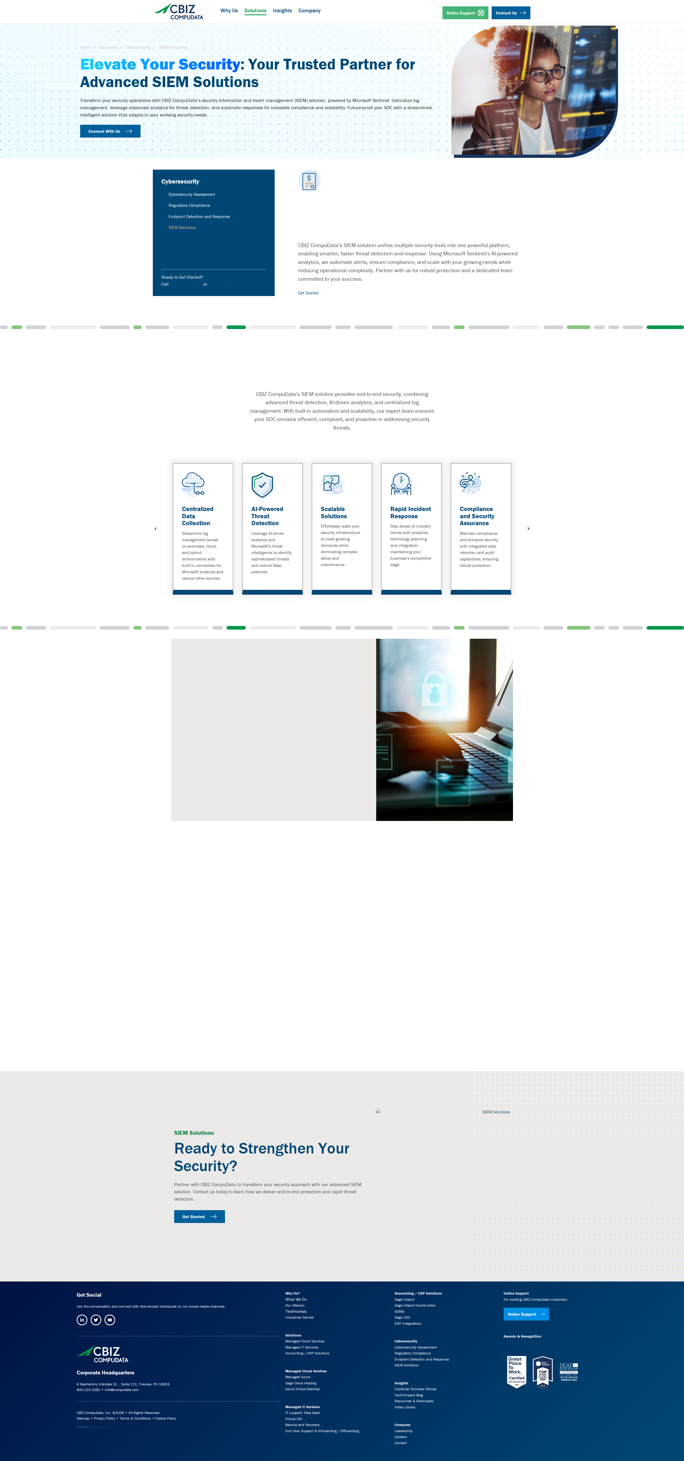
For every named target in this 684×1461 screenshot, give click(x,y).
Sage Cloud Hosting (300, 1382)
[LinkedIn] (82, 1320)
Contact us (218, 284)
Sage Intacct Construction (415, 1305)
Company (402, 1424)
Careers (401, 1436)
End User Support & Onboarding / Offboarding (322, 1430)
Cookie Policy (166, 1418)
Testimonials (296, 1311)
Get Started (308, 292)
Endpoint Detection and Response (199, 216)
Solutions (108, 47)
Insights (401, 1382)
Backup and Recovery (302, 1424)
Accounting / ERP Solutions (307, 1353)
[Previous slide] (155, 528)
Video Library (405, 1406)
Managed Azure (297, 1376)
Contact (401, 1442)
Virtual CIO (293, 1418)
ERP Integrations (408, 1323)
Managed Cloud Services (305, 1341)
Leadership (403, 1430)
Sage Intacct (404, 1299)
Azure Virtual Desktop (302, 1388)
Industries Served (299, 1317)
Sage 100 (402, 1317)
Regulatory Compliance (189, 205)
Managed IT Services (301, 1347)
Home (85, 47)
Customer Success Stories (416, 1388)
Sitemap (83, 1418)
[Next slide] (528, 528)
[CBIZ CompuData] (179, 9)
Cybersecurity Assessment (192, 194)
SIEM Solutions (407, 1365)
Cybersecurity (138, 47)
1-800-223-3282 (186, 284)
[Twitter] (96, 1320)
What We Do (296, 1299)
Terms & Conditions (135, 1418)
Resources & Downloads (414, 1400)
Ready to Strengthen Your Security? (261, 1156)
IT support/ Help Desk (302, 1412)
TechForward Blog (409, 1394)
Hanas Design (98, 1427)
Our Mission (295, 1305)
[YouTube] (109, 1320)
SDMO (400, 1311)
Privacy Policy (104, 1418)
